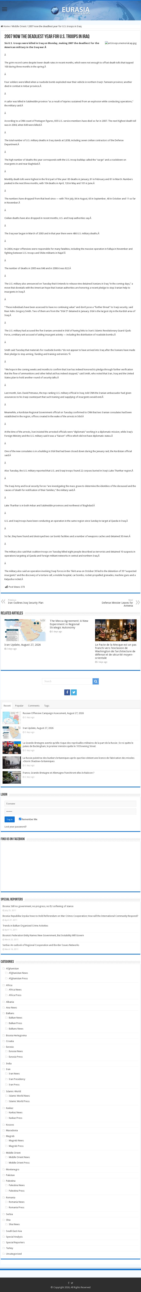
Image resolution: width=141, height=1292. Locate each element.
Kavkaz (9, 1108)
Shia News (14, 1224)
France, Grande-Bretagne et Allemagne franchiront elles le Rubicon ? (58, 772)
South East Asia (14, 1231)
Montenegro (12, 1169)
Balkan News (15, 1017)
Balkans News (16, 1028)
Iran (8, 1069)
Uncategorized (14, 1253)
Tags (46, 705)
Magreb (10, 1136)
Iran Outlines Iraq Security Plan (25, 601)
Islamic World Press (19, 1101)
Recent (7, 705)
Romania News (16, 1202)
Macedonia (12, 1130)
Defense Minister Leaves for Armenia (117, 603)
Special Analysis (14, 1236)
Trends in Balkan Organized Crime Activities (25, 925)
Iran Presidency (17, 1079)
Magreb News (16, 1140)
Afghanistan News (18, 973)
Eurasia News (16, 1051)
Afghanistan (12, 968)
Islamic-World (13, 1091)
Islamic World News (19, 1095)
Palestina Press (16, 1190)
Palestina (10, 1180)
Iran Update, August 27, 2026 (22, 644)
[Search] (96, 681)
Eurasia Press (16, 1056)
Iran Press (14, 1084)
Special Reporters (15, 1242)
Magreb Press (16, 1146)
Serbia (9, 1214)
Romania (10, 1197)
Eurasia (10, 1046)
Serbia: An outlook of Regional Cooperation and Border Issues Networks (41, 945)
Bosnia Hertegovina (16, 1035)
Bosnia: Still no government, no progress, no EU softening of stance (38, 906)
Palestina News (17, 1185)
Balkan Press (15, 1023)
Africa (9, 985)
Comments (33, 705)
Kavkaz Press (15, 1118)
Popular (19, 705)
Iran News (14, 1073)
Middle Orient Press (19, 1162)
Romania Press (16, 1207)
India (9, 1063)
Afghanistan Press (18, 978)
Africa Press (15, 995)
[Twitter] (74, 692)
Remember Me (29, 819)
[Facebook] (67, 692)
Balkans (10, 1013)
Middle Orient (19, 26)
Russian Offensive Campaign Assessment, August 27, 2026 (53, 713)
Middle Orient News (19, 1157)
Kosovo (10, 1124)
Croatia (10, 1041)
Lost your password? (16, 826)
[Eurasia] (70, 9)
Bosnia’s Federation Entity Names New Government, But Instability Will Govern (43, 935)
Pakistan (10, 1175)
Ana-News (11, 1007)
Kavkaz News (15, 1112)
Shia (8, 1219)
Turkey (9, 1248)
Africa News (15, 989)
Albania (10, 1002)
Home (6, 26)
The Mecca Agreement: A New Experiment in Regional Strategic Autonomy (69, 624)
